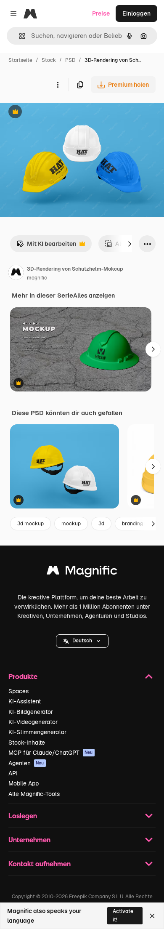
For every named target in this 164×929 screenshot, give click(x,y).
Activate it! (123, 915)
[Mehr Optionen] (57, 84)
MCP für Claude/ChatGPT (50, 752)
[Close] (152, 916)
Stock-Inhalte (26, 742)
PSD (70, 60)
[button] (82, 641)
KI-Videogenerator (33, 722)
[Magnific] (82, 572)
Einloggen (136, 13)
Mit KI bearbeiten (46, 246)
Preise (101, 13)
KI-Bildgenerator (30, 712)
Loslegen (22, 815)
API (13, 773)
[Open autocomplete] (18, 36)
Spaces (18, 691)
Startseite (20, 60)
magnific (37, 277)
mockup (71, 523)
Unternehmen (29, 839)
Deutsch (82, 640)
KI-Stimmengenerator (37, 732)
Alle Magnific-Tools (34, 794)
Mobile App (23, 783)
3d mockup (30, 523)
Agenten (26, 763)
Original (54, 113)
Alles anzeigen (94, 295)
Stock (49, 60)
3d (101, 523)
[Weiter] (129, 243)
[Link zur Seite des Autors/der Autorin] (16, 273)
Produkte (22, 676)
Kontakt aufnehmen (39, 863)
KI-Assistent (24, 701)
